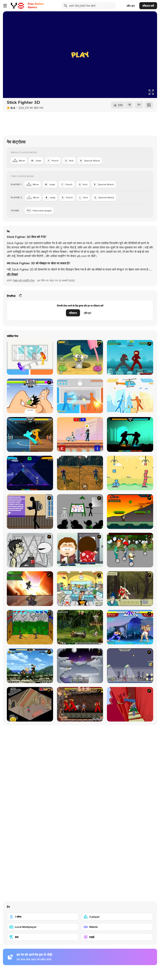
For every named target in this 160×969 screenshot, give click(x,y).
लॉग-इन (131, 5)
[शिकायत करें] (139, 105)
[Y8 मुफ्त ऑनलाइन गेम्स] (17, 6)
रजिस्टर (73, 313)
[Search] (64, 5)
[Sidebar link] (5, 6)
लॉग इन (87, 313)
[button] (12, 274)
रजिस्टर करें (148, 5)
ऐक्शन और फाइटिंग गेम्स (24, 280)
